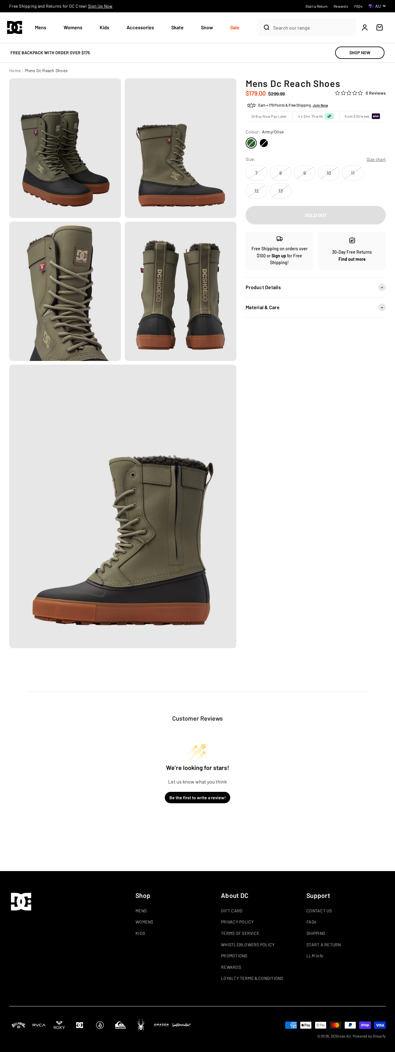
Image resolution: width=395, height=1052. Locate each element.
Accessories (140, 27)
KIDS (140, 933)
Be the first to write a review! (197, 797)
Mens (40, 27)
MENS (141, 910)
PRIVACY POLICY (237, 921)
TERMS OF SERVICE (240, 933)
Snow (207, 27)
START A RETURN (323, 944)
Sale (234, 27)
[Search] (264, 27)
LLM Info (314, 955)
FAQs (311, 921)
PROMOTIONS (234, 955)
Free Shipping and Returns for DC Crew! (61, 6)
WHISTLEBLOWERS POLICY (248, 944)
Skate (177, 27)
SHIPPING (315, 933)
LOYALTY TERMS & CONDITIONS (252, 978)
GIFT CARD (232, 910)
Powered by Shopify (369, 1036)
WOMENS (144, 921)
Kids (104, 27)
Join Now (320, 105)
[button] (43, 27)
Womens (73, 27)
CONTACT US (319, 910)
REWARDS (231, 967)
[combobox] (313, 28)
